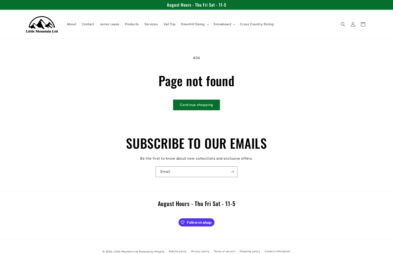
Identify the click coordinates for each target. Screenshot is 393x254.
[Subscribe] (232, 171)
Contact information (277, 251)
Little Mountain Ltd (126, 251)
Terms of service (224, 251)
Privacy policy (200, 251)
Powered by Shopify (152, 251)
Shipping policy (249, 251)
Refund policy (178, 251)
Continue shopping (196, 105)
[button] (194, 24)
